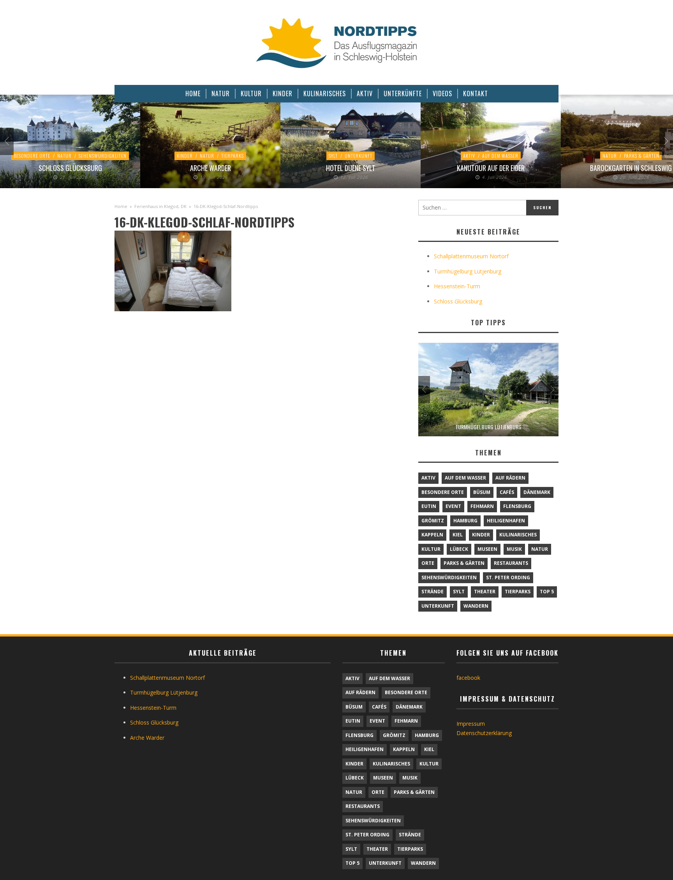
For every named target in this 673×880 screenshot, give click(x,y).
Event (453, 506)
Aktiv (469, 155)
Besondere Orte (32, 155)
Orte (427, 563)
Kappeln (432, 534)
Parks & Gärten (641, 155)
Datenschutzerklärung (484, 733)
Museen (487, 549)
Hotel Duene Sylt (350, 168)
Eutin (428, 506)
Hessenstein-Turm (457, 286)
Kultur (430, 549)
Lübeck (459, 549)
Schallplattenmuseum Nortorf (471, 256)
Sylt (333, 155)
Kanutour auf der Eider (491, 168)
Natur (64, 155)
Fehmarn (482, 506)
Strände (432, 591)
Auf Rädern (510, 477)
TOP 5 (547, 591)
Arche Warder (210, 168)
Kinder (185, 155)
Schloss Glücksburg (70, 168)
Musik (514, 549)
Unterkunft (358, 155)
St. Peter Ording (508, 577)
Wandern (475, 606)
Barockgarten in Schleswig (631, 168)
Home (121, 206)
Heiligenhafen (506, 520)
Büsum (481, 492)
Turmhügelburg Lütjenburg (467, 271)
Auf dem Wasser (500, 155)
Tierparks (232, 155)
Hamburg (465, 520)
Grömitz (432, 520)
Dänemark (536, 492)
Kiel (458, 534)
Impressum (470, 723)
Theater (484, 591)
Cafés (507, 492)
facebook (468, 677)
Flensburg (517, 506)
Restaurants (511, 563)
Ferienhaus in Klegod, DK (160, 206)
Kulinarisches (518, 534)
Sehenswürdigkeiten (103, 155)
